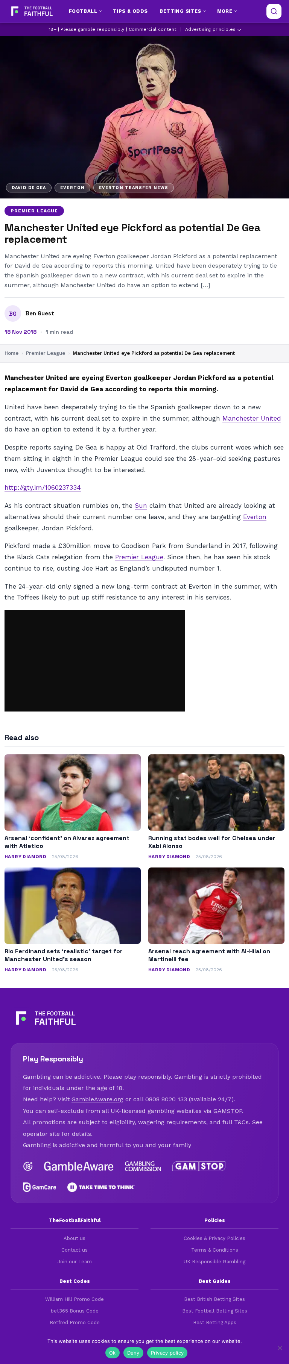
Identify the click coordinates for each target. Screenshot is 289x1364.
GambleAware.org (97, 1099)
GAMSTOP (227, 1110)
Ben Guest (40, 313)
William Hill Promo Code (74, 1299)
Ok (112, 1353)
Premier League (34, 210)
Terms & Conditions (214, 1250)
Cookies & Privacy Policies (214, 1238)
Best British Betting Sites (214, 1299)
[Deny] (279, 1348)
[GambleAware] (79, 1166)
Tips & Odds (130, 11)
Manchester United (251, 418)
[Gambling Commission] (143, 1166)
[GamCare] (39, 1187)
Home (11, 353)
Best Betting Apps (214, 1322)
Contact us (74, 1250)
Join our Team (75, 1261)
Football (83, 11)
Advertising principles (210, 29)
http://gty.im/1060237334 (43, 487)
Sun (141, 505)
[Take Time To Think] (101, 1187)
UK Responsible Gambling (214, 1261)
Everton (254, 517)
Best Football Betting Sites (214, 1311)
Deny (133, 1353)
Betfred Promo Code (75, 1322)
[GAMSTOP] (198, 1166)
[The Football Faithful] (31, 11)
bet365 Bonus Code (75, 1311)
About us (74, 1238)
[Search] (273, 11)
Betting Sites (180, 11)
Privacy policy (167, 1353)
